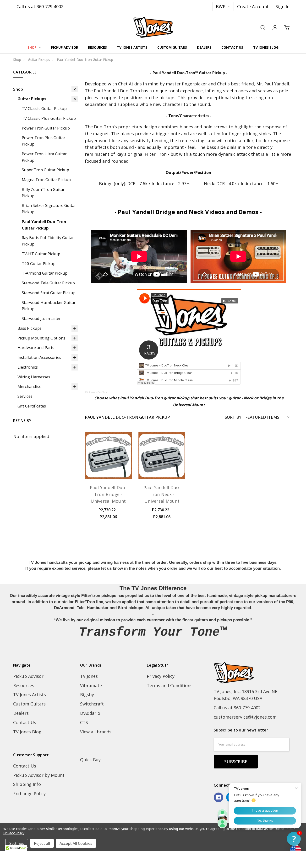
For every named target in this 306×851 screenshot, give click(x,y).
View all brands (95, 732)
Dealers (204, 47)
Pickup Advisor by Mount (39, 775)
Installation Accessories (39, 357)
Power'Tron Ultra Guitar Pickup (44, 157)
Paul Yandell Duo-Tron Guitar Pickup (44, 225)
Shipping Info (27, 784)
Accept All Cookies (76, 843)
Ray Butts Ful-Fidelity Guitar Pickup (48, 241)
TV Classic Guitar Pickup (44, 108)
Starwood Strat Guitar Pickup (49, 292)
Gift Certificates (31, 406)
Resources (97, 47)
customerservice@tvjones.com (245, 717)
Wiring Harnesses (33, 377)
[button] (294, 839)
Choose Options (108, 464)
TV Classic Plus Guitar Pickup (49, 118)
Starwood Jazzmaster (41, 318)
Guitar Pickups (31, 98)
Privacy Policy (161, 676)
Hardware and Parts (35, 347)
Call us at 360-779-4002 (39, 6)
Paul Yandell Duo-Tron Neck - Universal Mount (161, 494)
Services (25, 396)
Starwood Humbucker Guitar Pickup (49, 306)
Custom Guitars (172, 47)
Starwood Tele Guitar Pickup (48, 283)
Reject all (42, 843)
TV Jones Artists (132, 47)
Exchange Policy (29, 793)
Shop (32, 47)
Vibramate (91, 685)
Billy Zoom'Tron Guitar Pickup (43, 192)
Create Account (253, 6)
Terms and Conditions (169, 685)
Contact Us (232, 47)
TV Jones (90, 392)
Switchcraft (92, 704)
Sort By (233, 417)
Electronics (27, 367)
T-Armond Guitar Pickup (44, 273)
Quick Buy (90, 759)
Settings (16, 843)
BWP (221, 6)
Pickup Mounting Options (41, 338)
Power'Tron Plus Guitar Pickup (43, 141)
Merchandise (29, 386)
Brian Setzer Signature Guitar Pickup (49, 208)
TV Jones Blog (266, 47)
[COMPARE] (121, 451)
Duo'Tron (103, 392)
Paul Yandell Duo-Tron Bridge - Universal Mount (108, 494)
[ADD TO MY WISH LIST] (121, 459)
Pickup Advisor (64, 47)
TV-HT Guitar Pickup (41, 253)
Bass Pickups (29, 328)
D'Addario (90, 713)
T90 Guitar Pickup (38, 263)
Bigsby (87, 694)
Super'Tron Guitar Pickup (45, 169)
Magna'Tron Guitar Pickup (46, 179)
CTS (84, 722)
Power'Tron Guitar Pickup (46, 128)
